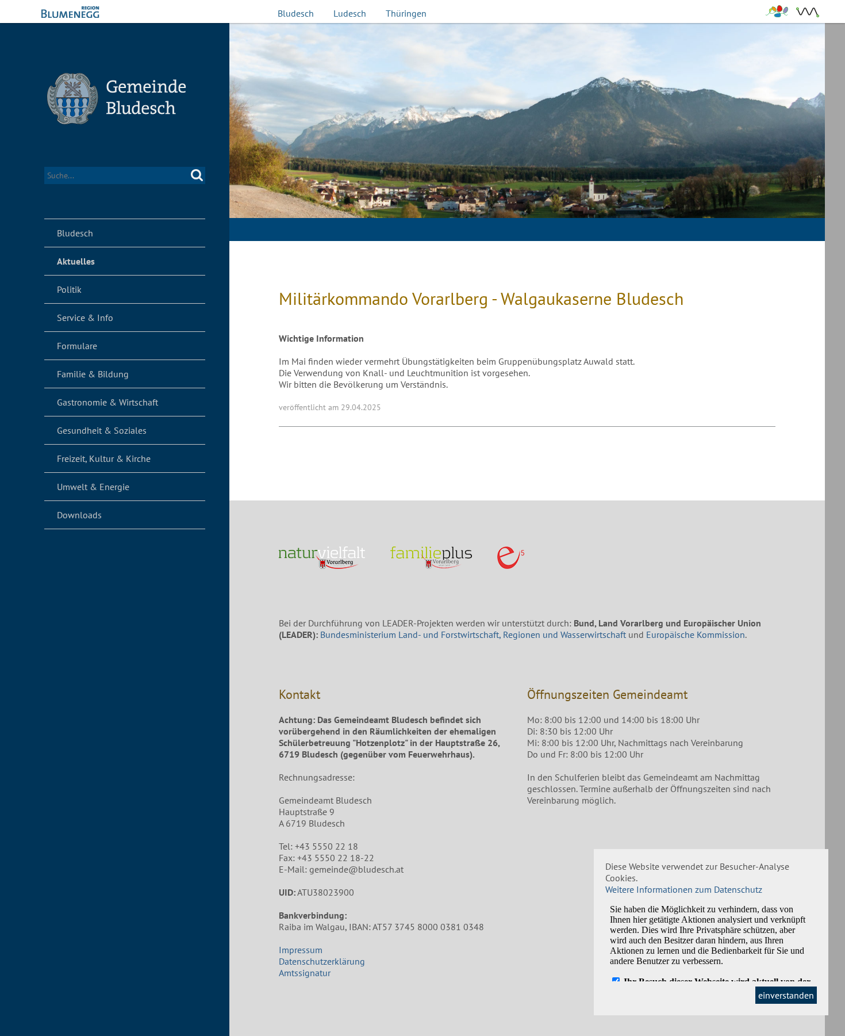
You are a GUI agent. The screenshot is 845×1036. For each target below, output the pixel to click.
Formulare (77, 345)
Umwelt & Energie (93, 486)
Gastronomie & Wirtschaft (107, 402)
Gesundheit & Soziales (102, 430)
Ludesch (349, 13)
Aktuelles (76, 261)
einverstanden (786, 995)
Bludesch (296, 13)
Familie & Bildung (93, 374)
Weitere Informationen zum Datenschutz (683, 889)
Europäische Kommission (695, 634)
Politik (69, 289)
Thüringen (406, 13)
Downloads (79, 515)
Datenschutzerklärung (322, 961)
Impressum (300, 949)
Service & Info (85, 317)
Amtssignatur (305, 972)
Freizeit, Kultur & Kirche (104, 458)
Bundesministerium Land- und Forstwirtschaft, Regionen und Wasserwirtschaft (473, 634)
